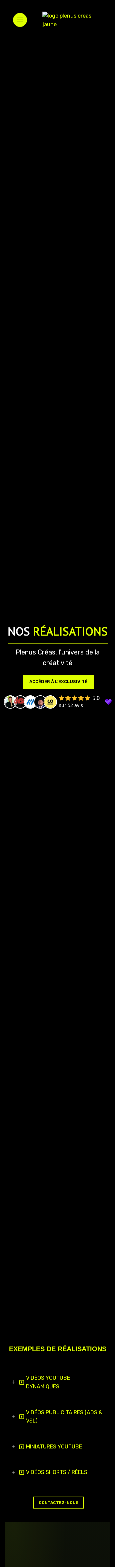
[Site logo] (72, 19)
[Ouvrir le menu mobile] (20, 20)
